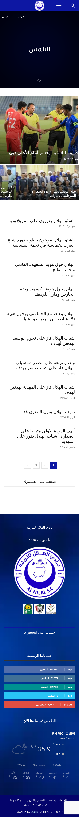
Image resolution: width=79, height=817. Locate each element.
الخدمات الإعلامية (58, 800)
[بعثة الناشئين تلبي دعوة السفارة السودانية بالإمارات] (47, 188)
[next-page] (27, 465)
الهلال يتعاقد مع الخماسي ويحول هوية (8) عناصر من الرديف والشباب (41, 316)
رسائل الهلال (45, 804)
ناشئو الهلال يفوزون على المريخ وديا (42, 220)
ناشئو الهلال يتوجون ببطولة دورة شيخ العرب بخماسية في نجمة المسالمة (41, 242)
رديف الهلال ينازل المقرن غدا (48, 411)
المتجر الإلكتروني (35, 800)
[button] (59, 5)
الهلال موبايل (15, 800)
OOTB (34, 812)
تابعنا (70, 669)
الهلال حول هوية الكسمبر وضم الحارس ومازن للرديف (47, 291)
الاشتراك (68, 704)
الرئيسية (19, 16)
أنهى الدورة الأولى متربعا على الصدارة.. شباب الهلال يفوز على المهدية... (46, 436)
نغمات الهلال (30, 804)
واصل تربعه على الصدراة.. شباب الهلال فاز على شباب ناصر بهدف (45, 365)
